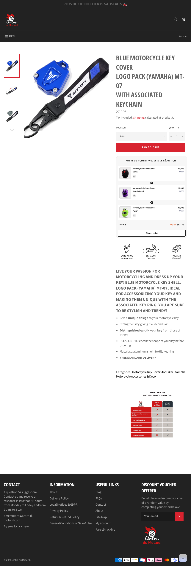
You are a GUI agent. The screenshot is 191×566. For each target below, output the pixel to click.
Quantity (174, 127)
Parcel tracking (105, 529)
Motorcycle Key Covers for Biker (153, 372)
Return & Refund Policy (64, 517)
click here (22, 526)
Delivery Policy (59, 498)
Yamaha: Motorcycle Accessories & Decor (151, 374)
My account (103, 523)
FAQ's (99, 498)
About (53, 492)
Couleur (121, 127)
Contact (101, 504)
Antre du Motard (21, 560)
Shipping (139, 118)
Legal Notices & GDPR (64, 504)
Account (183, 36)
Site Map (101, 517)
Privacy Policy (59, 511)
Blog (98, 492)
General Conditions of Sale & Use (71, 523)
